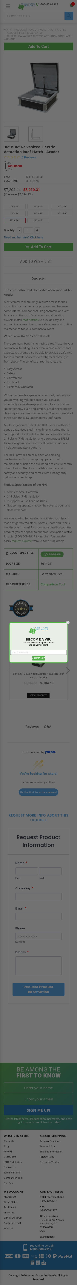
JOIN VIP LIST (38, 658)
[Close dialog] (68, 622)
